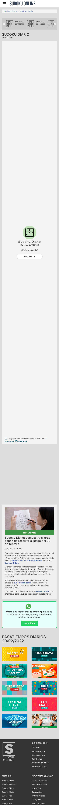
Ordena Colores (38, 796)
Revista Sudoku (38, 755)
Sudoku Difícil (8, 788)
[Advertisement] (29, 473)
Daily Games (37, 759)
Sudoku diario (26, 11)
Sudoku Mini (7, 799)
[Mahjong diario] (44, 671)
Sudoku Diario (8, 781)
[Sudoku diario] (44, 721)
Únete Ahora (29, 623)
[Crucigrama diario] (44, 654)
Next (55, 24)
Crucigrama (36, 799)
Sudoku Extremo (9, 784)
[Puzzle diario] (44, 687)
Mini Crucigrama (38, 803)
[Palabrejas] (14, 654)
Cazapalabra (37, 792)
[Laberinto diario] (14, 721)
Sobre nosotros (38, 751)
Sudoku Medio (8, 792)
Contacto (35, 747)
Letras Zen (36, 788)
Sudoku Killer (7, 803)
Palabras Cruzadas (39, 784)
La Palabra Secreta (39, 781)
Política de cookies (39, 766)
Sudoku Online (22, 3)
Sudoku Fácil (7, 796)
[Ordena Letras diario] (14, 704)
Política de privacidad (41, 763)
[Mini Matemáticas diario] (44, 704)
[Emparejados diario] (14, 687)
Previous (4, 24)
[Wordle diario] (14, 671)
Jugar (28, 256)
